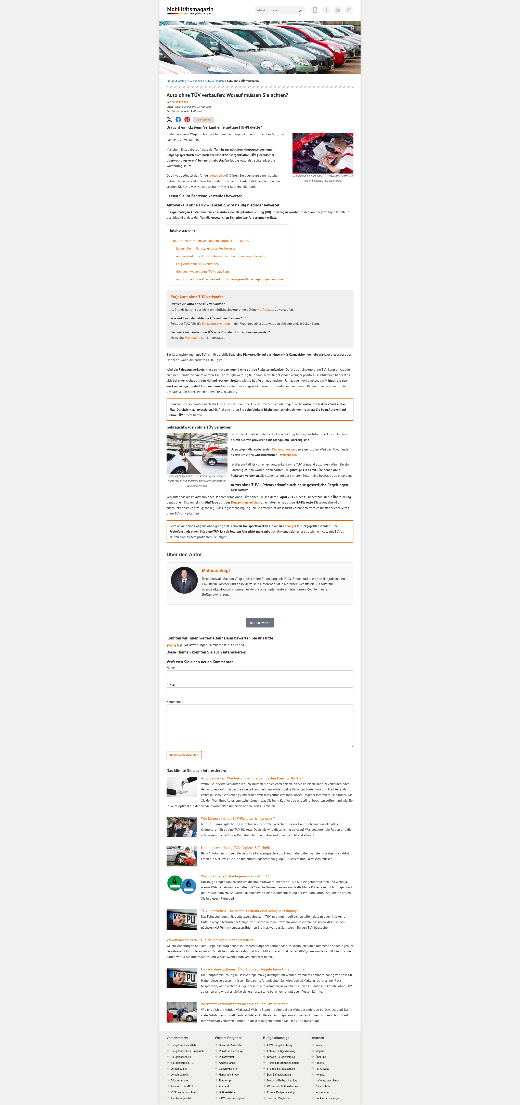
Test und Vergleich (278, 1098)
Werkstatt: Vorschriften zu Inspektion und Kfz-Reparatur (244, 1004)
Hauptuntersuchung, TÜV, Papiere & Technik (235, 847)
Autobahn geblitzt (181, 1098)
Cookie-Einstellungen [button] (327, 1098)
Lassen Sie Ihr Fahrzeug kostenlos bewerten (206, 248)
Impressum (322, 1092)
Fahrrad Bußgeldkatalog (281, 1051)
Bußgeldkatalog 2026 (202, 13)
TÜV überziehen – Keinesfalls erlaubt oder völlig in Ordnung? (249, 911)
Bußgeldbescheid (181, 1056)
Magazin (320, 1051)
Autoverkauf (218, 175)
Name (172, 667)
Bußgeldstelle (227, 1092)
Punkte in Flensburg (231, 1051)
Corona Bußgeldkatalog (281, 1092)
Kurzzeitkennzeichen (245, 502)
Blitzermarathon (180, 1080)
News (318, 1045)
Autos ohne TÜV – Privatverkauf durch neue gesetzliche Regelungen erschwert (230, 279)
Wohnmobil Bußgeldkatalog (283, 1086)
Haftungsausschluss (327, 1080)
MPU (190, 1086)
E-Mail (172, 685)
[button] (169, 119)
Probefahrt (192, 337)
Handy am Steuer (229, 1074)
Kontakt (320, 1074)
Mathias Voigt (180, 102)
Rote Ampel (226, 1080)
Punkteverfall (226, 1056)
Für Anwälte (322, 1068)
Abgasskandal (227, 1062)
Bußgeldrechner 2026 (183, 1045)
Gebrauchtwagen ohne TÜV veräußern (202, 271)
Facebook (326, 10)
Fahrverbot (177, 1086)
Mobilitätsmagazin (193, 10)
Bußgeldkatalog (176, 81)
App (315, 10)
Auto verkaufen (214, 81)
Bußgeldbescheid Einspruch (187, 1051)
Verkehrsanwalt (179, 1074)
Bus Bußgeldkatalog (279, 1074)
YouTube (338, 10)
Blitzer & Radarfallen (231, 1045)
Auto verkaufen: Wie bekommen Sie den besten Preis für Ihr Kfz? (252, 778)
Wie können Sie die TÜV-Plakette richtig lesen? (238, 818)
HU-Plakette (265, 309)
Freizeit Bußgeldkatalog (281, 1068)
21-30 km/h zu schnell (184, 1092)
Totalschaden (287, 455)
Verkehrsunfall (179, 1068)
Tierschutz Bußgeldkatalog (283, 1062)
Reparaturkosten (283, 449)
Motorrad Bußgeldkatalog (282, 1080)
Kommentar (175, 702)
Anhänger (289, 526)
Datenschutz (322, 1086)
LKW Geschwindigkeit (232, 1098)
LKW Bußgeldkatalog (279, 1045)
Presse (319, 1062)
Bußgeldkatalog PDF (183, 1062)
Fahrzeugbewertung (216, 323)
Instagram (349, 10)
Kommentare (203, 119)
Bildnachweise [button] (260, 623)
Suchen (301, 10)
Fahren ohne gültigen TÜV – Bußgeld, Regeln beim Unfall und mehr (254, 969)
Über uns (320, 1056)
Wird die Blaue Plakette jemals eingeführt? (235, 876)
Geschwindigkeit (228, 1068)
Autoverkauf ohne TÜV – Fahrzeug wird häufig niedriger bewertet (221, 256)
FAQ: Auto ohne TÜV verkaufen (197, 264)
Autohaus (196, 81)
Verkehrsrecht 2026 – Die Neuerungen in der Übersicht (210, 940)
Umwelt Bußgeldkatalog (281, 1056)
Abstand (224, 1086)
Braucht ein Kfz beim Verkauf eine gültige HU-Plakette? (211, 241)
